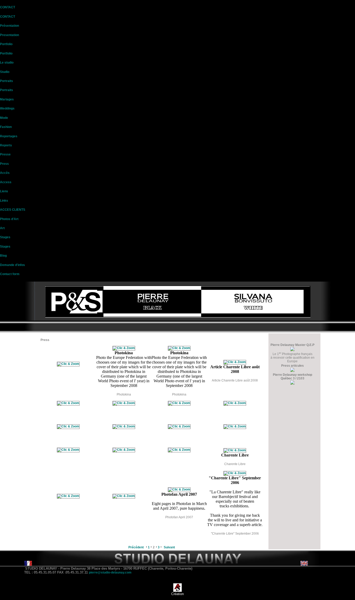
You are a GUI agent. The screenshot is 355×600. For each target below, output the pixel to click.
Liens (4, 191)
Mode (4, 118)
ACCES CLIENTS (12, 210)
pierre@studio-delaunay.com (110, 572)
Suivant (169, 547)
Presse (5, 154)
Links (4, 200)
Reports (6, 145)
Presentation (9, 35)
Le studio (7, 62)
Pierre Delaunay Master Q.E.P (292, 345)
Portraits (6, 81)
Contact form (9, 274)
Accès (5, 173)
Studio (4, 72)
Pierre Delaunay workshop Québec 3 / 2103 (292, 376)
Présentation (9, 26)
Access (5, 182)
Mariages (7, 99)
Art (2, 228)
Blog (3, 255)
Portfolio (6, 44)
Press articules (292, 365)
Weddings (7, 108)
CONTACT (7, 7)
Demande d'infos (12, 265)
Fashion (6, 127)
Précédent (136, 547)
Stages (5, 237)
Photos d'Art (9, 219)
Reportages (8, 136)
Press (4, 164)
